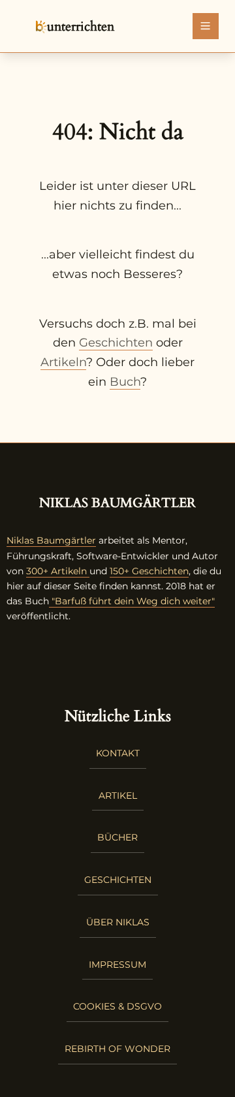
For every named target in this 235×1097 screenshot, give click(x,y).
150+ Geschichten (149, 571)
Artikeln (63, 362)
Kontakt (118, 753)
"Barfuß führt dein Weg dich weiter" (132, 601)
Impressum (117, 964)
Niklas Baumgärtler (51, 540)
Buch (125, 382)
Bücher (117, 837)
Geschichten (116, 342)
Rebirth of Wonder (117, 1049)
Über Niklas (117, 922)
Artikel (118, 795)
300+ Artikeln (56, 571)
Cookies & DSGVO (117, 1006)
